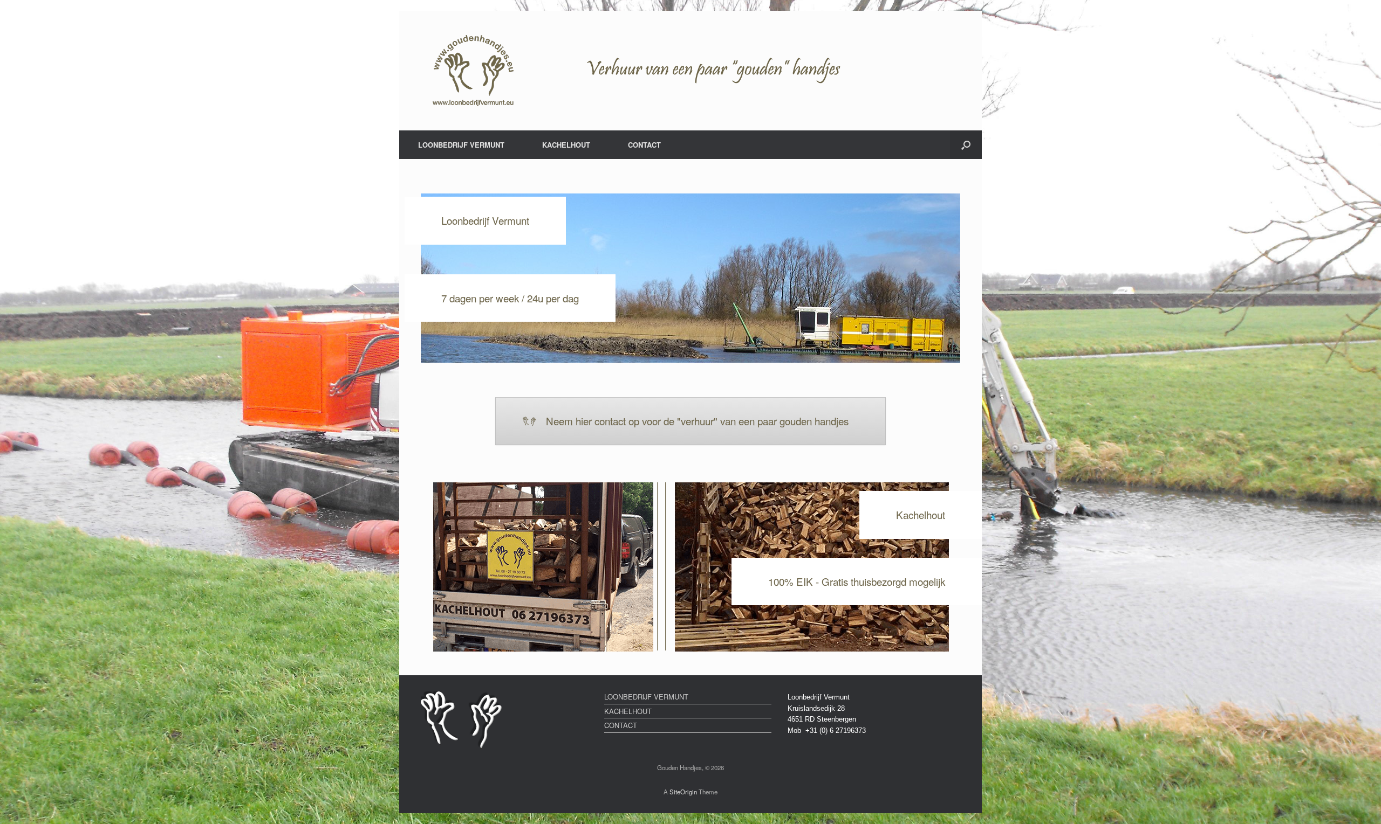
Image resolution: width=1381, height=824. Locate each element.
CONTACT (644, 145)
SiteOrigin (683, 791)
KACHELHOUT (566, 145)
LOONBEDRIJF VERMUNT (461, 145)
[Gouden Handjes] (688, 70)
